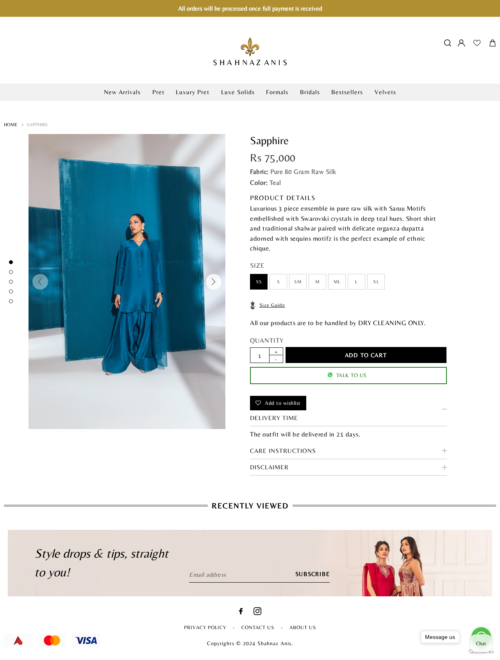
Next (213, 282)
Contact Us (257, 627)
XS (259, 281)
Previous (40, 282)
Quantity (267, 340)
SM (298, 281)
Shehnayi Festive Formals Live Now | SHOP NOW (250, 105)
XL (376, 281)
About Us (302, 627)
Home (11, 124)
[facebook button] (241, 612)
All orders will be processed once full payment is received (250, 8)
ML (337, 281)
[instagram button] (257, 613)
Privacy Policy (205, 627)
